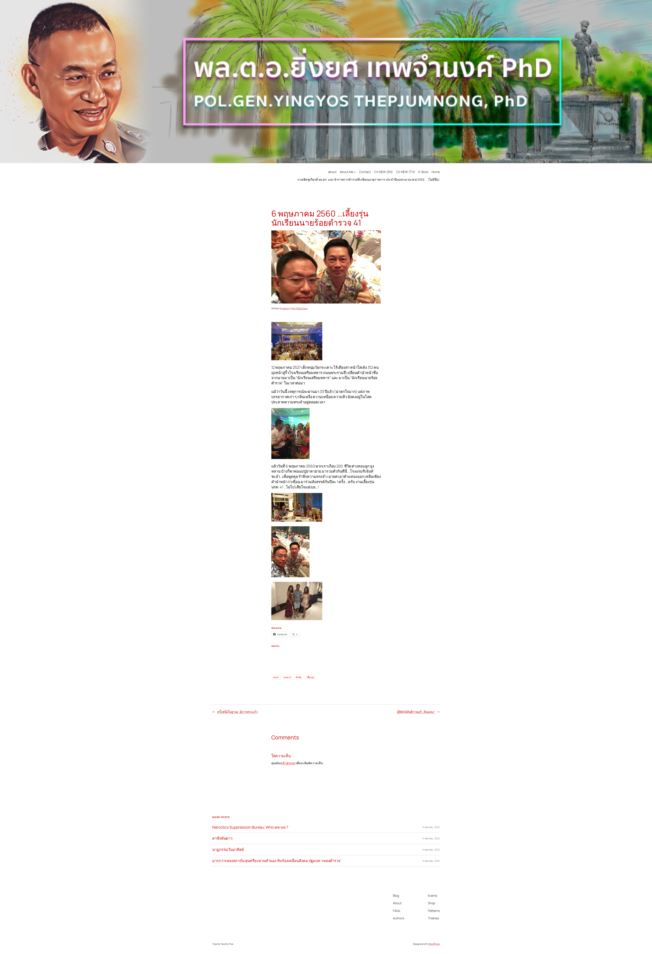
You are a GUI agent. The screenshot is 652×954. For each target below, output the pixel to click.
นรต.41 (287, 677)
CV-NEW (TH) (405, 172)
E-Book (423, 172)
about (332, 172)
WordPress (434, 944)
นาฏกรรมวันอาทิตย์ (228, 849)
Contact (365, 172)
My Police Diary (300, 308)
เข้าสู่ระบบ (288, 763)
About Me (346, 172)
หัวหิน (299, 677)
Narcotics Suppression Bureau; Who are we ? (250, 827)
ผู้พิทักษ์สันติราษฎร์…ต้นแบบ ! (416, 712)
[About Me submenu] (355, 172)
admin (286, 308)
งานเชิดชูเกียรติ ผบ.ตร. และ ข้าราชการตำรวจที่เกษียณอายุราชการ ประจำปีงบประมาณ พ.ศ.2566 (360, 179)
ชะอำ (276, 677)
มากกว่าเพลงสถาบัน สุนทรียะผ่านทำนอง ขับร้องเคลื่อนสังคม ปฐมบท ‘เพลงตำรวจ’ (276, 861)
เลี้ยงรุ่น (310, 677)
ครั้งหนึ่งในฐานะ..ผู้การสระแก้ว (237, 712)
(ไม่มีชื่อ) (434, 179)
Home (436, 172)
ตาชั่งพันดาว (222, 838)
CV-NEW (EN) (383, 172)
